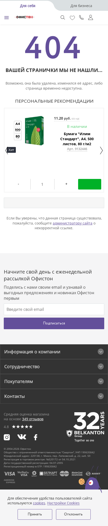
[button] (7, 150)
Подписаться (54, 323)
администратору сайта (72, 223)
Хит (11, 149)
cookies (39, 503)
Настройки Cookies (63, 503)
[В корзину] (89, 184)
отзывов (32, 419)
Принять (35, 514)
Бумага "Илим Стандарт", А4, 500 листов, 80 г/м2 (77, 138)
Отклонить (73, 514)
